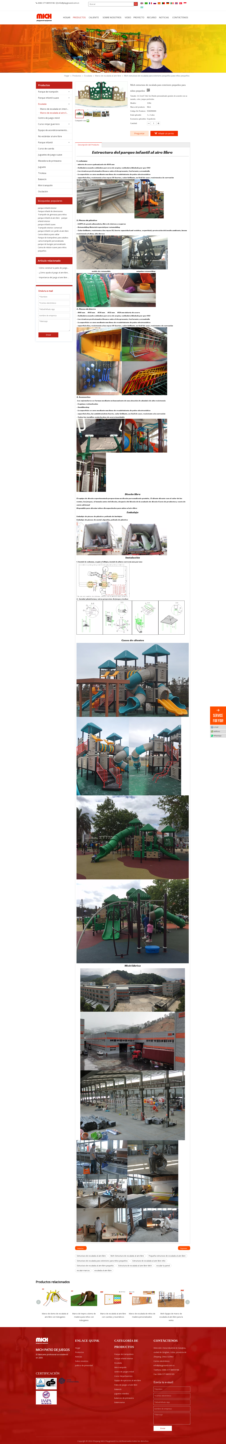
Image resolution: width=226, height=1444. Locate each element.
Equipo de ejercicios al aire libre (127, 1380)
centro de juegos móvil (124, 1371)
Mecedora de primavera (49, 160)
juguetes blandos (121, 1393)
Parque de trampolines (124, 1354)
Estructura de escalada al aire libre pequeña (95, 1265)
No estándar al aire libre (50, 136)
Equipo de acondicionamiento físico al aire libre (55, 130)
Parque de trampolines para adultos (53, 237)
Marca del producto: (137, 107)
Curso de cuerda (46, 148)
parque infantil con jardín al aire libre (53, 231)
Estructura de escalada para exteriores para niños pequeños (102, 1261)
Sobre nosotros (81, 1361)
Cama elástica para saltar (48, 234)
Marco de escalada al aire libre (55, 112)
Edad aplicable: (136, 115)
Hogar (77, 1348)
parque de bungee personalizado (52, 244)
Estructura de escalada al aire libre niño (148, 1261)
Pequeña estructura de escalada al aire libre (167, 1256)
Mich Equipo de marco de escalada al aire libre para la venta (171, 1316)
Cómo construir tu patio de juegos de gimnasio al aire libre (54, 268)
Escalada (42, 104)
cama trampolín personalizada (51, 241)
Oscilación (43, 191)
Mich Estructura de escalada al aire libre (127, 1256)
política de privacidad (84, 1365)
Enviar (48, 335)
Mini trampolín (45, 185)
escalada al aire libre (103, 1270)
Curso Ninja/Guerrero (123, 1376)
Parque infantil (45, 142)
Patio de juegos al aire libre (125, 1385)
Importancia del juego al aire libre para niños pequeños (54, 277)
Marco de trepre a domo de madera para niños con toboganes (84, 1316)
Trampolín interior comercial (50, 227)
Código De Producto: (138, 111)
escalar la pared (163, 1265)
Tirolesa (42, 173)
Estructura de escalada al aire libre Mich (135, 1265)
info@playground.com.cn (68, 3)
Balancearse (119, 1402)
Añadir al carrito (166, 133)
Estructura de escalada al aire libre (91, 1256)
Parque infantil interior (123, 1358)
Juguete (42, 167)
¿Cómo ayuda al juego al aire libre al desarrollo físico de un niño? (54, 272)
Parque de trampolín (48, 91)
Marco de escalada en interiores (55, 108)
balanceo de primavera (124, 1398)
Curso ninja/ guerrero (49, 124)
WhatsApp (217, 735)
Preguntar (139, 133)
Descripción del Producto (88, 144)
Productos (79, 1352)
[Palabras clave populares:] (136, 4)
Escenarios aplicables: (138, 119)
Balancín (42, 179)
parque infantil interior (47, 208)
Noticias (78, 1356)
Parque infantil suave (48, 97)
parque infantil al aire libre (49, 218)
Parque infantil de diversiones (50, 211)
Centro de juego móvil (49, 117)
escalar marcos (83, 1270)
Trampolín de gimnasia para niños (52, 214)
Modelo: (133, 103)
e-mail (216, 727)
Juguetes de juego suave (50, 154)
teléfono (217, 731)
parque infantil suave (46, 224)
